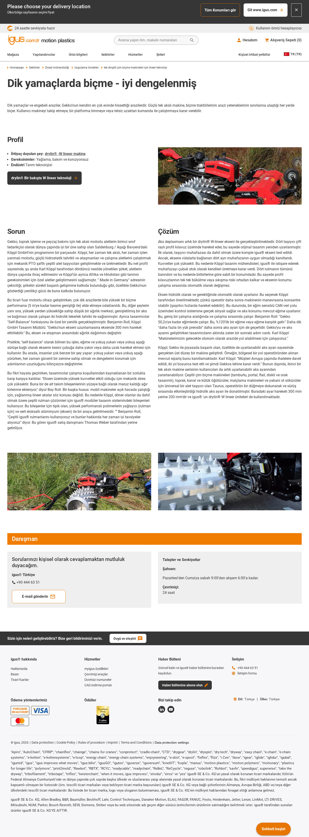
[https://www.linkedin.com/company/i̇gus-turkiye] (161, 709)
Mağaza (13, 54)
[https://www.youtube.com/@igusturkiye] (170, 709)
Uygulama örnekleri (86, 67)
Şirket (160, 54)
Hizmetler (135, 54)
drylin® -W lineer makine (65, 154)
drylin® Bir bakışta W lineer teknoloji (41, 178)
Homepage (17, 67)
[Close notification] (296, 10)
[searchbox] (152, 40)
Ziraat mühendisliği (57, 67)
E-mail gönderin (35, 596)
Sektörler (108, 54)
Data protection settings (172, 742)
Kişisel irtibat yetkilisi (254, 54)
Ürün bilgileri (78, 54)
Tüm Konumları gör (220, 10)
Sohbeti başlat (273, 829)
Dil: (246, 699)
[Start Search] (192, 40)
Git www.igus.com (262, 10)
